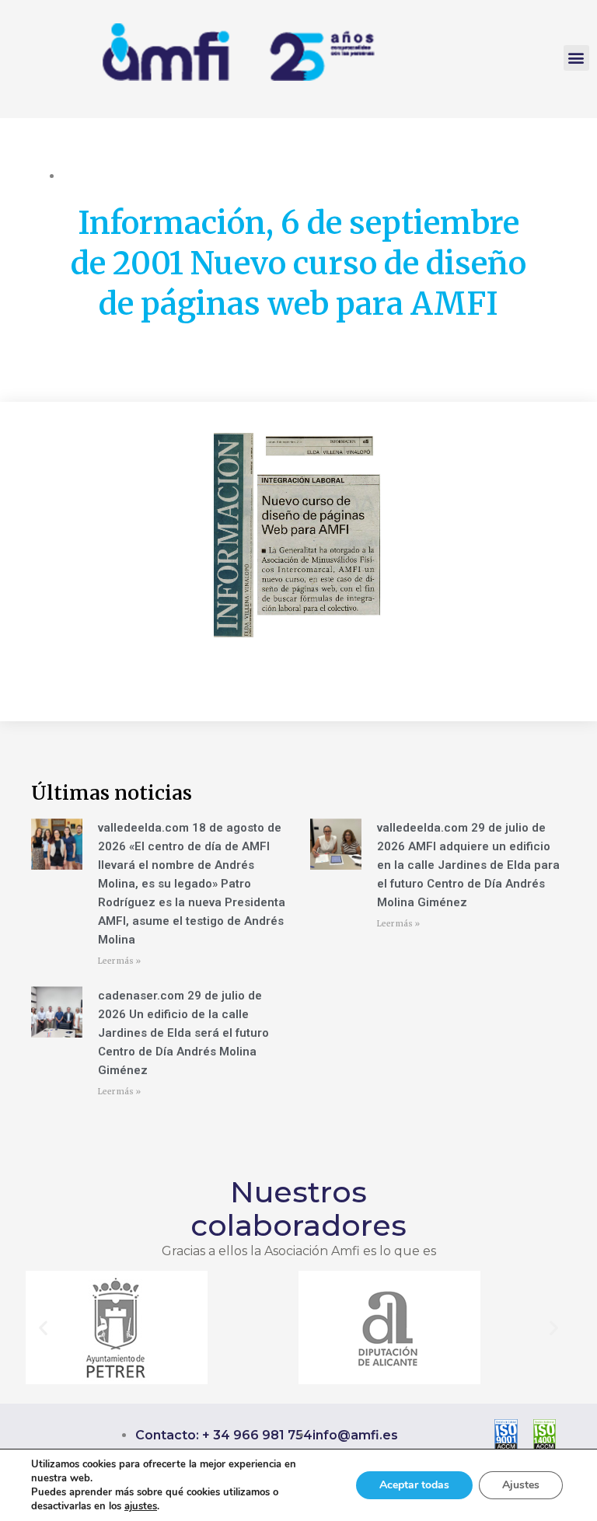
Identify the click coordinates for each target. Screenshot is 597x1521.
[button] (576, 58)
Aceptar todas (414, 1484)
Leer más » (119, 961)
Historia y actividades (116, 176)
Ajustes (520, 1484)
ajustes (140, 1506)
